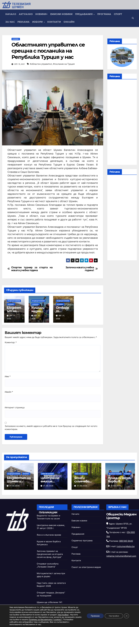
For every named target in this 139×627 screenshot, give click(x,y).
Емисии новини (61, 14)
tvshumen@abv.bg (126, 546)
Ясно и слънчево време (81, 481)
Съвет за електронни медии (86, 567)
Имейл (9, 392)
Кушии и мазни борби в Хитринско (119, 481)
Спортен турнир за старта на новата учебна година (32, 269)
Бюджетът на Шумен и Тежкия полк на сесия (19, 483)
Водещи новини (14, 301)
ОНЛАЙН (69, 22)
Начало (10, 14)
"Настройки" (63, 614)
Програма (104, 14)
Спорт (118, 14)
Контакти (54, 22)
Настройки (114, 616)
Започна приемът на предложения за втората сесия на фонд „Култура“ (50, 554)
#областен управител (41, 64)
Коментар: (11, 342)
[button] (133, 18)
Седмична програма (82, 540)
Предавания (84, 14)
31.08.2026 (14, 486)
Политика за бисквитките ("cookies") (45, 619)
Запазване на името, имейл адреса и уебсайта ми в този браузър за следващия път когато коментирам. (51, 427)
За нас (10, 22)
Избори (38, 22)
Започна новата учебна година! (80, 269)
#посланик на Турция (64, 64)
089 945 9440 (126, 541)
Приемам (95, 616)
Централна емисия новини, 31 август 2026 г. (52, 483)
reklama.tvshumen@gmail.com (121, 556)
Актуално (26, 14)
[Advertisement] (122, 122)
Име (8, 376)
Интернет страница (15, 407)
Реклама (24, 22)
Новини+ (41, 14)
